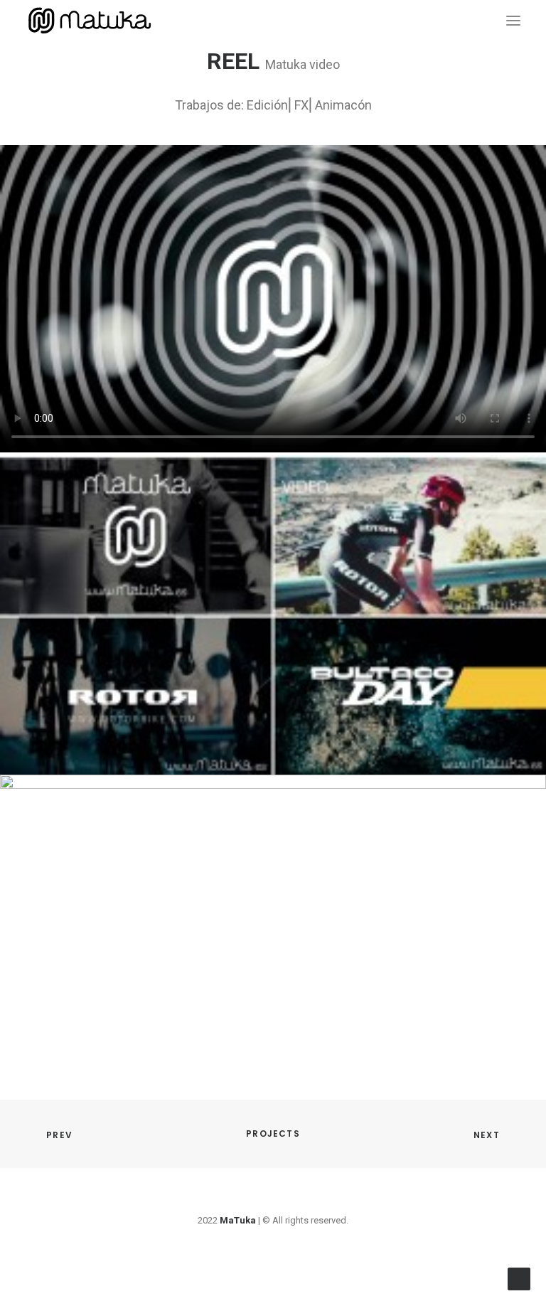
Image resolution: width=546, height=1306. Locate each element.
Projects (273, 1133)
